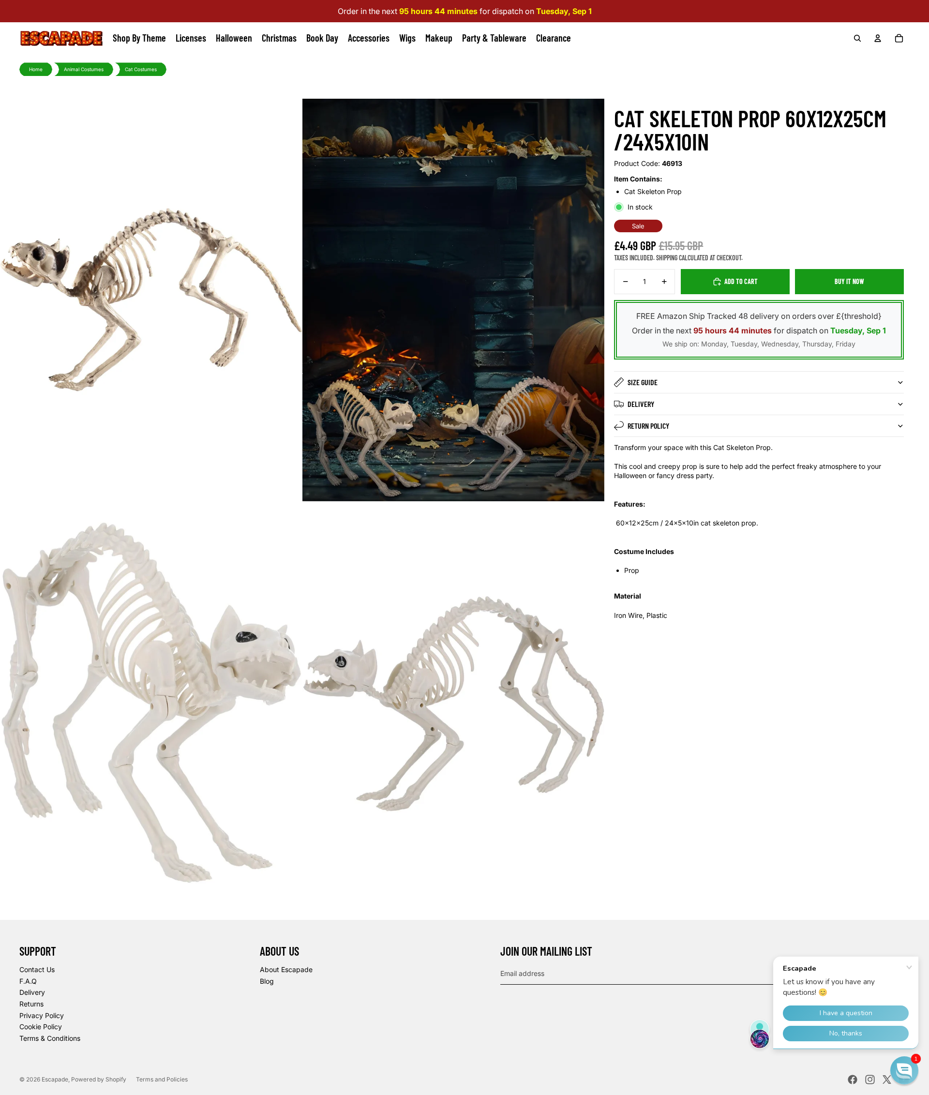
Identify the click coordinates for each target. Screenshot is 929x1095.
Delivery (641, 403)
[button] (904, 1070)
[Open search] (857, 38)
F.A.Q (28, 981)
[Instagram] (870, 1079)
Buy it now (849, 281)
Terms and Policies (162, 1079)
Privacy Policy (41, 1015)
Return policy (648, 425)
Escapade (55, 1079)
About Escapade (286, 969)
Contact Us (37, 969)
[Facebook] (852, 1079)
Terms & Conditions (49, 1038)
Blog (267, 981)
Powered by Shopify (98, 1079)
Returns (31, 1004)
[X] (887, 1079)
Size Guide (643, 382)
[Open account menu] (877, 38)
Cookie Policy (40, 1026)
